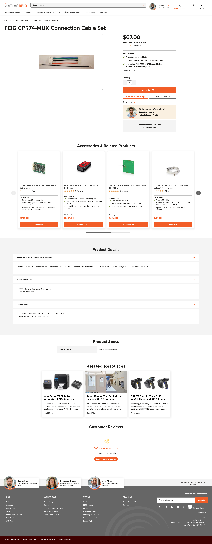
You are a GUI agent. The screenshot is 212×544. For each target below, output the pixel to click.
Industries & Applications (69, 12)
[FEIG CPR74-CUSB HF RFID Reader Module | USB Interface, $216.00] (39, 167)
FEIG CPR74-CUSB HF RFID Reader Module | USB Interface (39, 186)
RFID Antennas (11, 502)
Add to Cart (146, 90)
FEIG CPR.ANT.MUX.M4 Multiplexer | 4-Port (36, 316)
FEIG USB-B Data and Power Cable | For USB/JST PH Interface (171, 186)
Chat (156, 115)
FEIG (125, 42)
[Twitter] (183, 507)
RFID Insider (88, 505)
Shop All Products (12, 12)
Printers (9, 511)
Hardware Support (90, 518)
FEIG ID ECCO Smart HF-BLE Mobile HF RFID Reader (81, 186)
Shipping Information (91, 515)
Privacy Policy (33, 540)
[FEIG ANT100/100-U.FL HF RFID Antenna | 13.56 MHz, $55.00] (128, 167)
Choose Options (83, 224)
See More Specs (129, 71)
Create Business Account (53, 508)
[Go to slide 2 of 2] (13, 193)
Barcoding (9, 505)
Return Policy (88, 521)
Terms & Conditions (64, 540)
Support (103, 12)
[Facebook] (172, 507)
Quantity (126, 78)
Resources (90, 12)
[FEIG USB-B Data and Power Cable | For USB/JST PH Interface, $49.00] (173, 167)
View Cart (47, 518)
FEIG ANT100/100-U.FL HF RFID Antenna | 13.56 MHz (127, 186)
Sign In (46, 505)
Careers (126, 505)
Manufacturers (11, 508)
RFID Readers (11, 518)
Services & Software (45, 12)
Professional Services (14, 515)
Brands (28, 12)
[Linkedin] (166, 507)
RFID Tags (9, 521)
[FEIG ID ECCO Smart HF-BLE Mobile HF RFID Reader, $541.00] (84, 167)
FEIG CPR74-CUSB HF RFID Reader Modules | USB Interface (43, 314)
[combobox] (83, 5)
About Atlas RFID (129, 502)
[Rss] (160, 507)
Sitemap (24, 540)
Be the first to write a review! (106, 459)
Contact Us (87, 502)
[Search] (143, 5)
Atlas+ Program (50, 502)
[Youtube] (178, 507)
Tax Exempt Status (51, 511)
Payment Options (89, 511)
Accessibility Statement (47, 540)
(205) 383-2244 (145, 115)
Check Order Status (51, 515)
